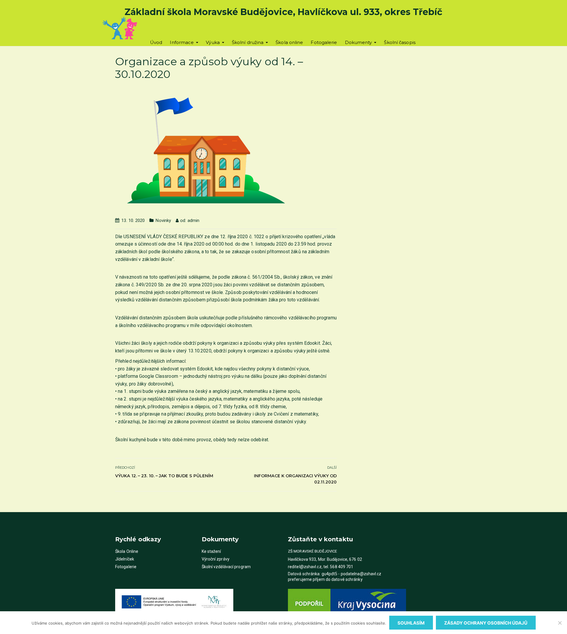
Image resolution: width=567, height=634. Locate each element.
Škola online (289, 42)
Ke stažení (211, 551)
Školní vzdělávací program (226, 566)
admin (194, 220)
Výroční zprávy (215, 559)
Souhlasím (411, 623)
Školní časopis (399, 42)
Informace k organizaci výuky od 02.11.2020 (295, 479)
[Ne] (560, 623)
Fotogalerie (324, 42)
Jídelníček (124, 559)
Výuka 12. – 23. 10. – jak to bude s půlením (164, 475)
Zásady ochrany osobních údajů (485, 623)
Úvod (156, 42)
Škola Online (126, 551)
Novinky (163, 220)
